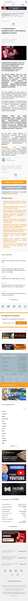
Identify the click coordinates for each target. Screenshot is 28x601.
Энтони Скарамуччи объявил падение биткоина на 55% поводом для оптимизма (14, 245)
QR (23, 593)
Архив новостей (14, 595)
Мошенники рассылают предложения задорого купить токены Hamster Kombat (14, 235)
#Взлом (10, 168)
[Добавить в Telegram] (10, 24)
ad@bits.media (23, 564)
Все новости (14, 299)
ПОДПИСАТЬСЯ (21, 323)
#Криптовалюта (10, 167)
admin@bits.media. (18, 590)
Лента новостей (7, 254)
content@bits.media (22, 557)
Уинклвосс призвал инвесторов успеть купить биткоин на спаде (14, 207)
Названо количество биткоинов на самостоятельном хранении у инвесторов (14, 215)
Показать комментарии (14, 182)
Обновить (13, 446)
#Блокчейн (4, 168)
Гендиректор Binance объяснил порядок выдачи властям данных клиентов (14, 230)
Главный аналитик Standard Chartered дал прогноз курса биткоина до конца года (14, 203)
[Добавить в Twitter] (6, 24)
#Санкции (18, 166)
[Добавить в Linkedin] (13, 24)
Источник (5, 178)
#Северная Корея (6, 166)
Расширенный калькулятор (9, 385)
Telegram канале (12, 193)
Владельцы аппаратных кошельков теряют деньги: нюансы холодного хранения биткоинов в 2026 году (14, 226)
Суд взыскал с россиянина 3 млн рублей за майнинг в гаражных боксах (14, 211)
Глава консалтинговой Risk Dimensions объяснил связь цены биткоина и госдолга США (14, 220)
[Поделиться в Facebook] (3, 24)
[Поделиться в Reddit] (20, 24)
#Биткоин (18, 167)
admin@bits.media (22, 551)
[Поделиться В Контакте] (17, 24)
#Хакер (3, 167)
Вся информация (13, 526)
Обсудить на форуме (14, 187)
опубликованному (7, 149)
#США (13, 166)
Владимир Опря (11, 160)
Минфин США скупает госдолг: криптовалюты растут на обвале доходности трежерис (14, 240)
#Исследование (17, 168)
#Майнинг (4, 169)
